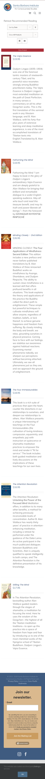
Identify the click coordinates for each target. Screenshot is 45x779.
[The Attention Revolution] (6, 484)
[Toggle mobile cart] (30, 13)
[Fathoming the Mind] (6, 160)
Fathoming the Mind (23, 159)
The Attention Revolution (25, 484)
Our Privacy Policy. (25, 729)
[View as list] (24, 40)
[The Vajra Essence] (6, 56)
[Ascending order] (35, 27)
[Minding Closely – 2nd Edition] (6, 235)
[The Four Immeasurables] (6, 390)
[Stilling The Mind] (6, 585)
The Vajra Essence (22, 56)
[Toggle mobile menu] (40, 13)
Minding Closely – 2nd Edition (27, 235)
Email (9, 702)
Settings (37, 766)
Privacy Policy (13, 681)
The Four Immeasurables (25, 389)
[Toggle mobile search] (35, 13)
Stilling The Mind (21, 584)
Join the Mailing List (22, 736)
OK (22, 774)
